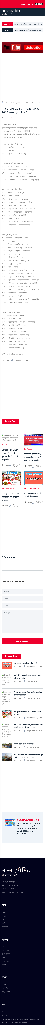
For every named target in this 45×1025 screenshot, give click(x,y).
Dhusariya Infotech (21, 1022)
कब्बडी (4, 916)
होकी (3, 920)
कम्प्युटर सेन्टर (6, 992)
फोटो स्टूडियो (5, 950)
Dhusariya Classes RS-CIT (28, 820)
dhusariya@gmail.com (10, 885)
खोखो (3, 923)
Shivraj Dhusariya (11, 118)
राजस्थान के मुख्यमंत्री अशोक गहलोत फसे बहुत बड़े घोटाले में (28, 24)
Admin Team (9, 489)
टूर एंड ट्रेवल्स (6, 954)
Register (30, 4)
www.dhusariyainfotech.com (12, 892)
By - (3, 445)
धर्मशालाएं (4, 1015)
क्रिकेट (4, 912)
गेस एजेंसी (4, 964)
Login (22, 4)
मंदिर (3, 1011)
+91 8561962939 (8, 889)
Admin (7, 445)
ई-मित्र (4, 947)
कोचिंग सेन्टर (5, 988)
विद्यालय (4, 984)
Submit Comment (22, 641)
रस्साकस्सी (5, 927)
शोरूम (3, 957)
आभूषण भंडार (5, 961)
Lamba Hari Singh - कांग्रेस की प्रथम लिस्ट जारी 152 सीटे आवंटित (27, 30)
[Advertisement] (22, 78)
